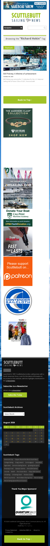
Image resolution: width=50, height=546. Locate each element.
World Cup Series (9, 477)
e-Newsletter (10, 381)
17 (6, 438)
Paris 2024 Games (32, 468)
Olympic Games (20, 468)
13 (24, 436)
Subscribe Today (15, 395)
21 (29, 438)
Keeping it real (8, 468)
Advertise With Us (25, 530)
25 (12, 441)
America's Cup (8, 459)
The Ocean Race (22, 471)
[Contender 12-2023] (17, 315)
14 (29, 436)
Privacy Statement (11, 530)
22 (35, 438)
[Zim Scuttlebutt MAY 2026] (17, 196)
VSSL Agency (28, 526)
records (6, 471)
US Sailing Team (17, 474)
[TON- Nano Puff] (17, 345)
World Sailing (38, 477)
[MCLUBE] (17, 256)
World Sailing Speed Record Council (15, 481)
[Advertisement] (17, 152)
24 (6, 441)
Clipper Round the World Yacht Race (26, 459)
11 (12, 436)
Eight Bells (7, 465)
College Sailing (8, 462)
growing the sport (33, 465)
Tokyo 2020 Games (34, 471)
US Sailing (7, 474)
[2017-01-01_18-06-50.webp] (23, 505)
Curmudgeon (29, 462)
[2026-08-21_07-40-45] (25, 9)
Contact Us (9, 532)
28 (29, 441)
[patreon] (17, 285)
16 (41, 436)
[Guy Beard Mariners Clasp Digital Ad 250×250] (17, 137)
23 (41, 438)
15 (35, 436)
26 (18, 441)
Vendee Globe (28, 474)
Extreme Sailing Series (19, 465)
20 (24, 438)
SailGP (13, 471)
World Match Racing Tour (24, 477)
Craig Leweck (19, 462)
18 (12, 438)
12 (18, 436)
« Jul (4, 447)
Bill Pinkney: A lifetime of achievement (19, 73)
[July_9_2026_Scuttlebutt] (17, 226)
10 (6, 436)
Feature (9, 47)
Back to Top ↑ (25, 99)
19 (18, 438)
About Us (36, 530)
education (39, 462)
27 (24, 441)
